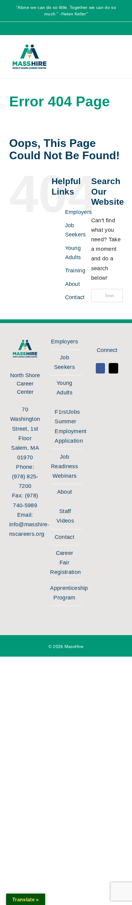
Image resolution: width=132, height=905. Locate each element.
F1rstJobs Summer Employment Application (65, 426)
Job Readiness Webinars (64, 466)
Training (75, 270)
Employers (78, 212)
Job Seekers (64, 362)
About (72, 284)
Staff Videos (65, 516)
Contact (75, 297)
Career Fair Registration (64, 562)
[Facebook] (100, 368)
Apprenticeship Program (64, 593)
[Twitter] (113, 368)
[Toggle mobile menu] (116, 55)
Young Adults (64, 388)
